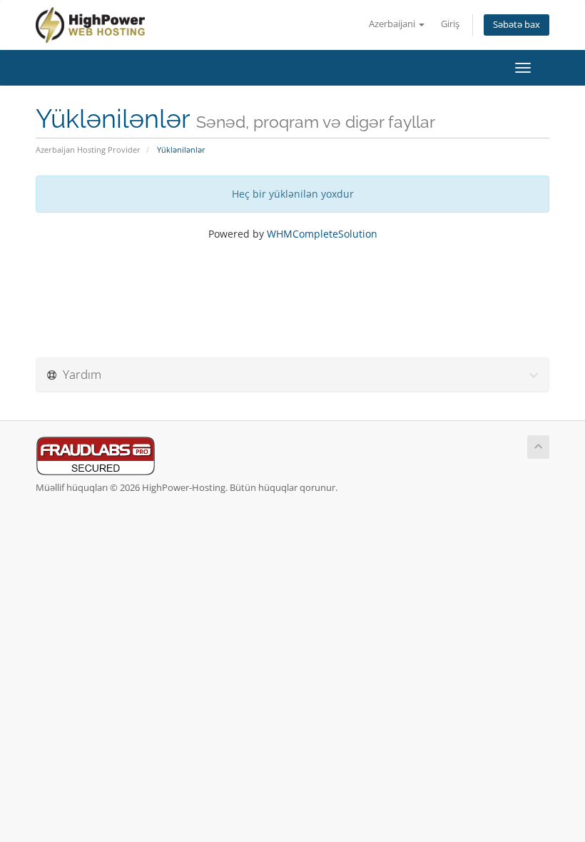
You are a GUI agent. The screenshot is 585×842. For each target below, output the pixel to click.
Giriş (450, 24)
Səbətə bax (516, 25)
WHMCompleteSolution (322, 233)
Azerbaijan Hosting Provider (88, 149)
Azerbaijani (393, 24)
